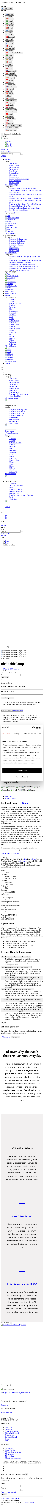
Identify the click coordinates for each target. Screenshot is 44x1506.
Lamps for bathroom (16, 245)
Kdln (11, 317)
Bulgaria (10, 23)
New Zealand (12, 87)
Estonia (10, 41)
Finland (10, 44)
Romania (11, 98)
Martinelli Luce (14, 328)
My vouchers (9, 1456)
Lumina (12, 326)
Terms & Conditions (16, 485)
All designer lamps (11, 185)
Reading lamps (14, 177)
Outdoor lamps (14, 183)
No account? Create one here (10, 1498)
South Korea (12, 112)
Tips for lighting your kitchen (19, 270)
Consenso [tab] (6, 734)
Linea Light (13, 332)
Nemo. (25, 803)
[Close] (2, 369)
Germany (11, 48)
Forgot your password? (8, 1492)
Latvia (10, 69)
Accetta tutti (22, 770)
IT (9, 142)
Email (3, 1484)
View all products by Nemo (10, 853)
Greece (10, 50)
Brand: (3, 658)
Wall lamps (13, 163)
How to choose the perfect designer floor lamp (25, 198)
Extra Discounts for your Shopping (21, 495)
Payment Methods (15, 491)
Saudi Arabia (12, 100)
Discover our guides (12, 212)
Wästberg (12, 342)
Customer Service (7, 3)
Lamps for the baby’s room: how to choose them (25, 266)
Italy (9, 62)
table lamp (22, 861)
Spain (10, 114)
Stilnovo (12, 338)
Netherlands (11, 84)
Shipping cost (14, 493)
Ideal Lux (12, 315)
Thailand (10, 123)
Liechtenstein (12, 71)
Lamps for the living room (18, 239)
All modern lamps (11, 253)
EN (10, 144)
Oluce (11, 334)
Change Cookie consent (13, 1458)
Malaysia (11, 78)
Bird (25, 859)
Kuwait (10, 66)
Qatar (10, 96)
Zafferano (12, 344)
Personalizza (21, 777)
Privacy (12, 487)
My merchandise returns (13, 1452)
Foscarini (12, 313)
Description (9, 796)
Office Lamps (14, 249)
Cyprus (10, 32)
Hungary (10, 55)
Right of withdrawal (16, 489)
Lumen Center (14, 324)
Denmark (11, 37)
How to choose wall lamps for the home (22, 188)
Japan (10, 64)
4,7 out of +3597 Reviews (11, 669)
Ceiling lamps (14, 165)
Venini (11, 470)
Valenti (11, 340)
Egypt (10, 39)
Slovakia (10, 105)
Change (4, 136)
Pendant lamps (14, 167)
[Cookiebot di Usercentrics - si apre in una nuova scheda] (32, 727)
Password (4, 1488)
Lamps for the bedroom (17, 241)
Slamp (11, 336)
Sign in (3, 525)
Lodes (11, 319)
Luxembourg (12, 75)
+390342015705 (18, 710)
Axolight (12, 301)
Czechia (10, 35)
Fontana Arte (13, 311)
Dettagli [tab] (17, 734)
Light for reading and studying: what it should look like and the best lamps (24, 209)
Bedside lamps (14, 173)
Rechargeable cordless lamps (19, 179)
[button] (10, 235)
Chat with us (15, 1037)
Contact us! (5, 1405)
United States (12, 130)
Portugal (10, 94)
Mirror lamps (13, 247)
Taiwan (10, 121)
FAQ (11, 497)
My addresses (9, 1454)
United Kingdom (13, 128)
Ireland (10, 60)
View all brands (10, 474)
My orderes (9, 1448)
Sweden (10, 116)
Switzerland (11, 118)
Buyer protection (22, 1216)
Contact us (13, 499)
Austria (10, 16)
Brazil (10, 21)
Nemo (11, 330)
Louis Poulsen (14, 321)
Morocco (10, 82)
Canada (10, 26)
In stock (3, 917)
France (10, 46)
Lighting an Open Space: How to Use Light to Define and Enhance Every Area (25, 205)
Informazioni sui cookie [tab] (33, 734)
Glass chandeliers (15, 181)
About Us (12, 483)
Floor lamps (13, 175)
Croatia (10, 30)
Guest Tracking (10, 1450)
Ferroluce (12, 307)
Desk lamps (13, 171)
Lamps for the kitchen (16, 243)
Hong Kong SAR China (15, 53)
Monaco (10, 80)
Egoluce (12, 305)
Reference (4, 915)
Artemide (12, 299)
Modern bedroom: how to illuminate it (22, 264)
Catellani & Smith (15, 303)
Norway (10, 89)
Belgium (10, 19)
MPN (3, 919)
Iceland (10, 57)
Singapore (11, 103)
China (10, 28)
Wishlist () (4, 149)
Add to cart (5, 677)
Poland (10, 91)
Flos (10, 309)
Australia (10, 14)
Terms (31, 1502)
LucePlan (12, 323)
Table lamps (13, 169)
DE (10, 146)
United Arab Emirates (14, 125)
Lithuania (11, 73)
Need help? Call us (12, 710)
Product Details (10, 798)
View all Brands (10, 233)
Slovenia (10, 107)
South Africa (12, 109)
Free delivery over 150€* (22, 1284)
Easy (7, 698)
